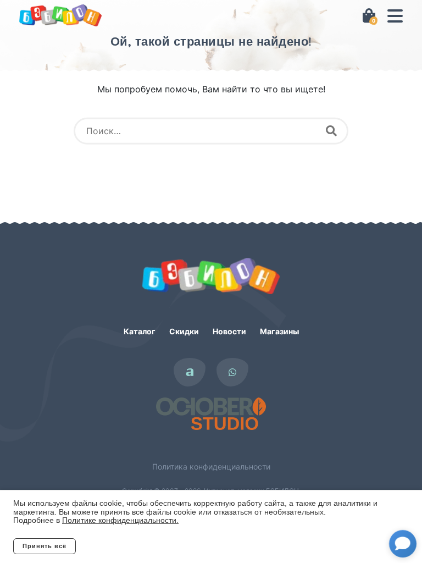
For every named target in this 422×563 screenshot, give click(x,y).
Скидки (184, 331)
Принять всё (44, 546)
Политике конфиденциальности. (120, 520)
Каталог (140, 331)
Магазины (279, 331)
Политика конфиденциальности (211, 466)
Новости (229, 331)
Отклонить (120, 546)
